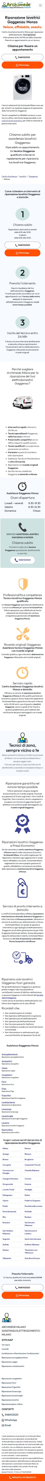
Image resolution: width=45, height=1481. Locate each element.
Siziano (6, 1250)
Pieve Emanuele (9, 1211)
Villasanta (7, 1258)
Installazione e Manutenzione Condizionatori (20, 1353)
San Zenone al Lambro (31, 1232)
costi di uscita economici (12, 120)
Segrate (6, 1239)
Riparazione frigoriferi (11, 1387)
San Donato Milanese (30, 1224)
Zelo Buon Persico (32, 1258)
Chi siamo (6, 1345)
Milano (5, 1148)
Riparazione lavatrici (10, 1400)
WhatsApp (23, 65)
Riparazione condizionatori (13, 1366)
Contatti (5, 1349)
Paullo (5, 1206)
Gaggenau (33, 176)
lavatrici (22, 176)
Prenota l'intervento (24, 1477)
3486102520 (24, 57)
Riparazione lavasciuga (11, 1391)
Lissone (28, 1184)
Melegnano (7, 1195)
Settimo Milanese (32, 1244)
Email (7, 1425)
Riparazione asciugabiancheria (15, 1357)
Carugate (7, 1165)
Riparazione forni (9, 1383)
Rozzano (6, 1222)
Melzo (27, 1195)
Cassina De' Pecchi (32, 1165)
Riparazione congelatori (12, 1378)
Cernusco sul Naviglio (8, 1171)
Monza (27, 1148)
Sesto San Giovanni (33, 1239)
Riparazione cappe (9, 1362)
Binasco (28, 1154)
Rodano (28, 1217)
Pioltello (28, 1211)
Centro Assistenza (9, 176)
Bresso (5, 1159)
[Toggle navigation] (40, 5)
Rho (4, 1217)
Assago (6, 1154)
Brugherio (29, 1159)
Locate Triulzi (8, 1189)
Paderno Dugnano (32, 1200)
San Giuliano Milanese (8, 1232)
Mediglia (28, 1189)
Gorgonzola (8, 1184)
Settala (6, 1244)
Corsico (28, 1178)
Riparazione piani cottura (12, 1404)
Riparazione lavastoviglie (12, 1395)
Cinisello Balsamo (32, 1170)
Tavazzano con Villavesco (31, 1251)
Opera (5, 1200)
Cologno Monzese (10, 1178)
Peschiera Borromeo (33, 1206)
